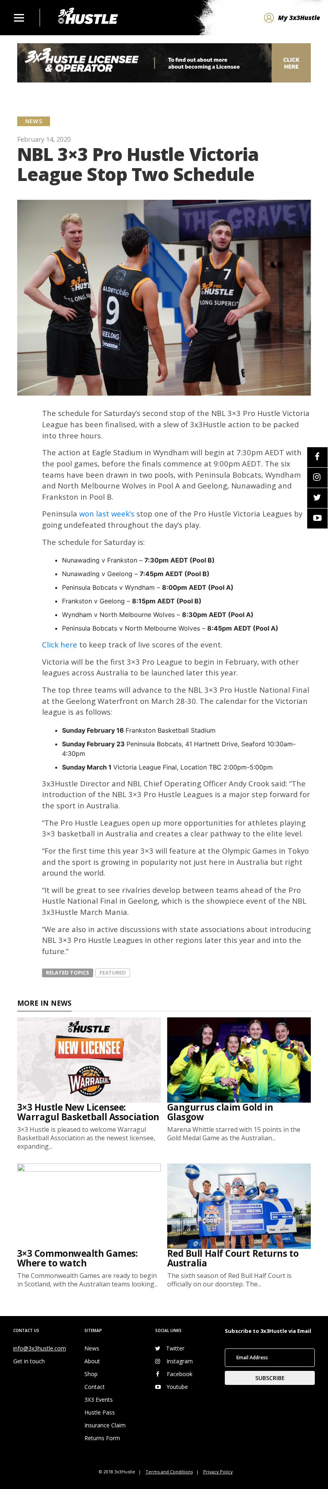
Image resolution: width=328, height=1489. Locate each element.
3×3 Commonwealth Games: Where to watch (77, 1258)
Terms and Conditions (169, 1472)
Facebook (179, 1374)
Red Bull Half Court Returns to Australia (233, 1258)
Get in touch (29, 1361)
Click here (59, 644)
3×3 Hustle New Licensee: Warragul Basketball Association (88, 1112)
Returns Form (102, 1438)
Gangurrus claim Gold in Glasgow (220, 1112)
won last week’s (106, 513)
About (92, 1361)
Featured (113, 972)
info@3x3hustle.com (39, 1348)
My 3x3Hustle (299, 17)
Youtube (177, 1387)
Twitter (175, 1348)
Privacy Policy (218, 1472)
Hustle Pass (99, 1412)
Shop (91, 1374)
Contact (94, 1387)
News (91, 1348)
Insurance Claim (105, 1425)
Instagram (179, 1361)
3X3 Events (98, 1399)
